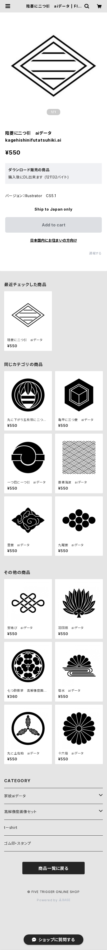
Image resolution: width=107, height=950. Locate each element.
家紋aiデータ (15, 796)
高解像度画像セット (20, 811)
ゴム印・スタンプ (17, 843)
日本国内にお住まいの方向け (53, 240)
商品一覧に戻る (53, 868)
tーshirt (10, 827)
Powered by (48, 900)
